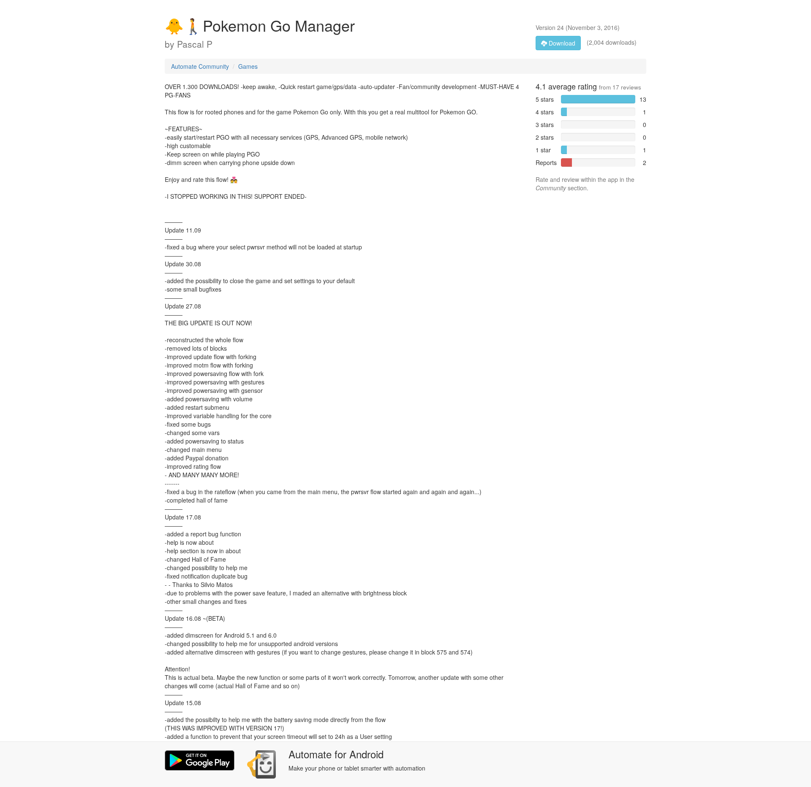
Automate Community (200, 66)
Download (561, 43)
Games (248, 66)
